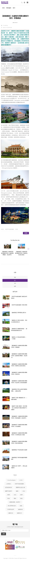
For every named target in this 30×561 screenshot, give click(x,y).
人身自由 (8, 483)
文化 (24, 491)
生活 (15, 283)
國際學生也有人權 (20, 487)
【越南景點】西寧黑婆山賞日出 (18, 312)
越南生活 (19, 513)
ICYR (21, 480)
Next (28, 248)
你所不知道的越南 (19, 483)
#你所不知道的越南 (9, 229)
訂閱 (4, 533)
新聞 (8, 494)
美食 (15, 277)
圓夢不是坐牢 (8, 491)
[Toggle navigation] (27, 2)
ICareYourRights (11, 480)
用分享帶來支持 (12, 505)
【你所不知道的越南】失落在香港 (19, 304)
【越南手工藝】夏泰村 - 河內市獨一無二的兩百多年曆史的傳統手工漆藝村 (19, 408)
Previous (2, 248)
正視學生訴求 (10, 509)
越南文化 (11, 513)
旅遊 (21, 505)
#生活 (2, 229)
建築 (17, 491)
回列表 (26, 233)
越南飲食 (20, 509)
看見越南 (8, 7)
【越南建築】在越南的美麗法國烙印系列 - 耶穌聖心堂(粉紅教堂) (21, 253)
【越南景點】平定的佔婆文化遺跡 (19, 449)
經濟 (15, 286)
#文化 (16, 229)
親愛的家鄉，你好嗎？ (15, 502)
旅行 (14, 7)
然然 (21, 498)
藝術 (15, 498)
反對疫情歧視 (8, 487)
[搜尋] (22, 2)
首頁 (3, 7)
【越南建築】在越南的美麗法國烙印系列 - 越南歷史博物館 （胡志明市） (7, 253)
